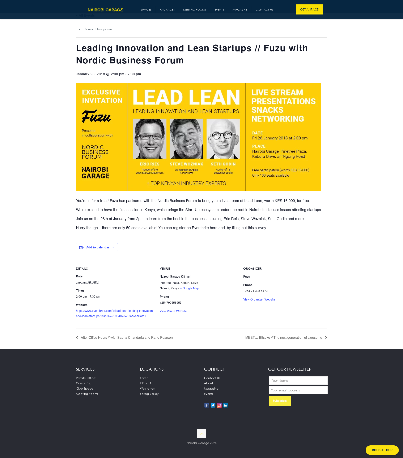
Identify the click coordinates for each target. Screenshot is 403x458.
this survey (257, 227)
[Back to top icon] (201, 433)
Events (208, 393)
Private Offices (86, 378)
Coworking (83, 383)
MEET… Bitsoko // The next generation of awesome (284, 337)
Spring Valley (149, 393)
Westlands (147, 388)
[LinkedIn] (225, 405)
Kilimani (145, 383)
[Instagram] (219, 405)
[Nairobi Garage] (105, 9)
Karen (144, 378)
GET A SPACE (309, 9)
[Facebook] (206, 405)
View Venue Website (173, 311)
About (208, 383)
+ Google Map (189, 288)
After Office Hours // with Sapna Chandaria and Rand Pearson (126, 337)
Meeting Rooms (87, 393)
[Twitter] (213, 405)
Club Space (84, 388)
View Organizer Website (259, 299)
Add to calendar (97, 247)
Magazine (211, 388)
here (213, 227)
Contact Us (212, 378)
